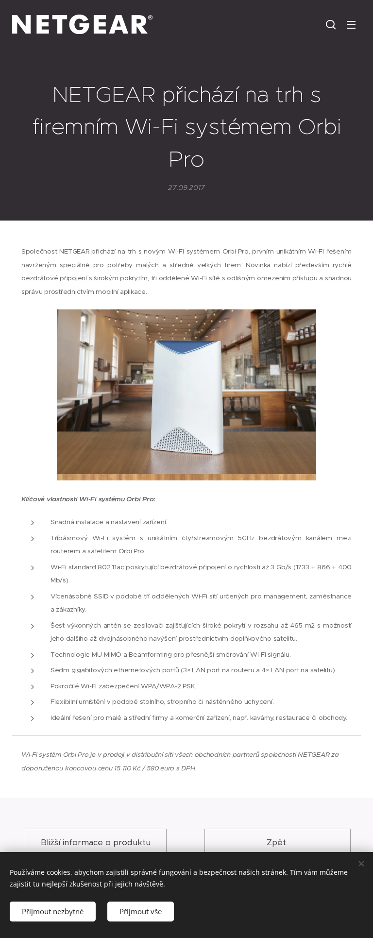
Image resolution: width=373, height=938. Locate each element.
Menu (351, 24)
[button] (330, 24)
